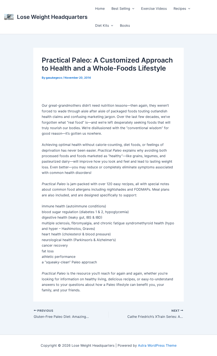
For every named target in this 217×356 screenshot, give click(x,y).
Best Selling (120, 8)
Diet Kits (102, 25)
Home (100, 8)
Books (125, 25)
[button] (132, 8)
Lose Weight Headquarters (52, 17)
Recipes (180, 8)
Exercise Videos (154, 8)
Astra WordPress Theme (157, 345)
